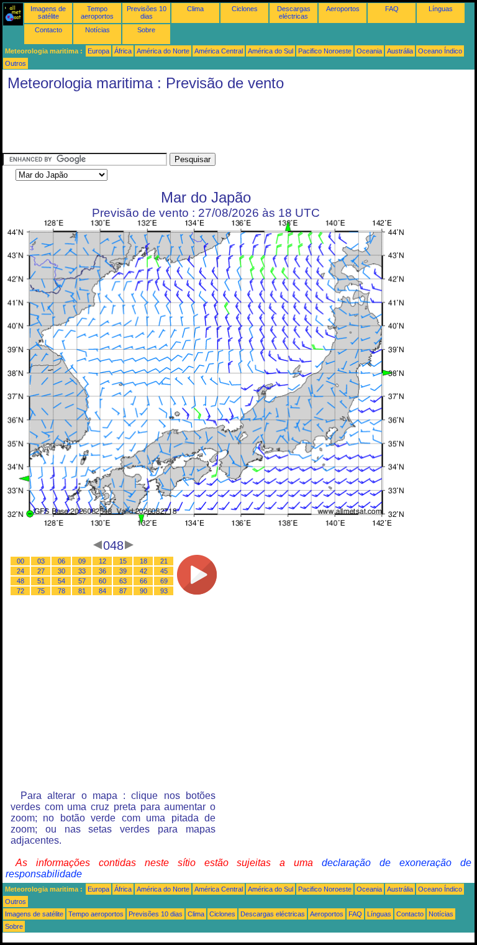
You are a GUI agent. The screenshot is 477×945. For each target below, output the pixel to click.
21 (164, 561)
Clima (195, 8)
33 (82, 571)
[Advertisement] (228, 125)
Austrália (400, 51)
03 (41, 561)
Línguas (441, 8)
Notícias (97, 30)
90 (143, 591)
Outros (15, 63)
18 (143, 561)
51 (41, 581)
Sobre (146, 30)
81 (82, 591)
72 (20, 591)
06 (61, 561)
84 (102, 591)
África (123, 51)
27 (41, 571)
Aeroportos (343, 8)
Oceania (369, 51)
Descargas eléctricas (294, 12)
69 (164, 581)
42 (143, 571)
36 (102, 571)
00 (20, 561)
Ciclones (245, 8)
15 (123, 561)
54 (61, 581)
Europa (98, 51)
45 (164, 571)
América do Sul (270, 51)
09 (82, 561)
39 (123, 571)
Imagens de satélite (48, 12)
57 (82, 581)
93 (164, 591)
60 (102, 581)
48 (20, 581)
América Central (218, 51)
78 (61, 591)
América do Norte (163, 51)
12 (102, 561)
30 (61, 571)
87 (123, 591)
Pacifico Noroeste (325, 51)
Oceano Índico (440, 51)
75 (41, 591)
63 (123, 581)
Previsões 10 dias (146, 12)
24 (20, 571)
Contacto (48, 30)
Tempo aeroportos (97, 12)
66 (143, 581)
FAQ (392, 8)
